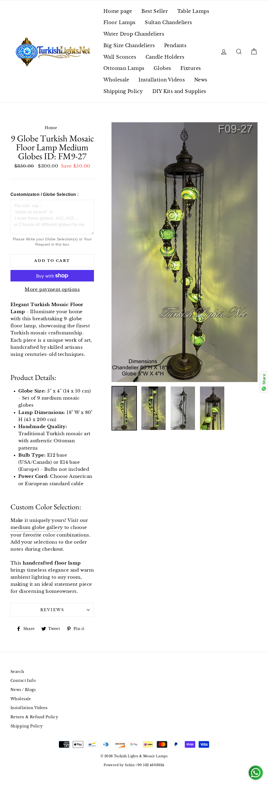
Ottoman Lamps (123, 68)
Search (17, 671)
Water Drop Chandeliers (133, 34)
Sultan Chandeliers (168, 22)
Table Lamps (193, 11)
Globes (162, 68)
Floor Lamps (119, 22)
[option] (184, 252)
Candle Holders (165, 57)
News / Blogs (23, 689)
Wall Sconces (119, 57)
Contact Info (23, 680)
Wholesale (116, 80)
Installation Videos (161, 80)
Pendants (175, 45)
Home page (117, 11)
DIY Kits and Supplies (179, 91)
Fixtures (190, 68)
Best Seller (154, 11)
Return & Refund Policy (34, 717)
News (200, 80)
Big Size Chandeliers (129, 45)
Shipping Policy (123, 91)
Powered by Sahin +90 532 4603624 (134, 765)
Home (51, 127)
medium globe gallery (36, 527)
